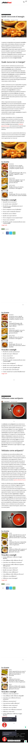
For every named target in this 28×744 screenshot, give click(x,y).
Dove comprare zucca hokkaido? (12, 209)
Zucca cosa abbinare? (9, 358)
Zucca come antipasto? (9, 363)
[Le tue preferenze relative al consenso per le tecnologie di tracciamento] (25, 741)
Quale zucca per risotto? (10, 215)
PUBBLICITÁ (21, 736)
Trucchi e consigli (6, 14)
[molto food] (6, 2)
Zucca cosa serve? (8, 356)
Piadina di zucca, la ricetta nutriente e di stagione (16, 187)
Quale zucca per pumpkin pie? (11, 367)
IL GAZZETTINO (18, 735)
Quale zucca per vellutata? (10, 353)
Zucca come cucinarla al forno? (11, 211)
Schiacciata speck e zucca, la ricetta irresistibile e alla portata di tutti (17, 181)
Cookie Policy (17, 740)
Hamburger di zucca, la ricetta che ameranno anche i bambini (17, 194)
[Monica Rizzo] (2, 20)
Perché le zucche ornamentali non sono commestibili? (14, 222)
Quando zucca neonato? (10, 202)
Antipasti (11, 163)
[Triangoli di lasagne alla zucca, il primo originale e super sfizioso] (4, 173)
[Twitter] (10, 233)
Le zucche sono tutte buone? (11, 369)
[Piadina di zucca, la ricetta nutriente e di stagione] (4, 188)
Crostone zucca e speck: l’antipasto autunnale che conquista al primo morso (16, 167)
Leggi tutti (4, 225)
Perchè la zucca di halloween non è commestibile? (13, 206)
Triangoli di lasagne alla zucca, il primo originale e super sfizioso (17, 174)
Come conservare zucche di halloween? (14, 371)
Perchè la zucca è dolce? (9, 213)
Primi (10, 170)
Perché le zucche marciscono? (11, 351)
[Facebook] (7, 233)
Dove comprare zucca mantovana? (13, 217)
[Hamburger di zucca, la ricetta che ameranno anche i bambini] (4, 195)
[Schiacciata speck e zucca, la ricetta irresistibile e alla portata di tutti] (4, 180)
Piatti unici (12, 185)
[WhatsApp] (14, 233)
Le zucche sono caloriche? (10, 204)
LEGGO (16, 736)
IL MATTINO (22, 733)
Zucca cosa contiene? (9, 219)
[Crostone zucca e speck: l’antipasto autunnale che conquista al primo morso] (4, 166)
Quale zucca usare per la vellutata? (13, 365)
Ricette (11, 192)
